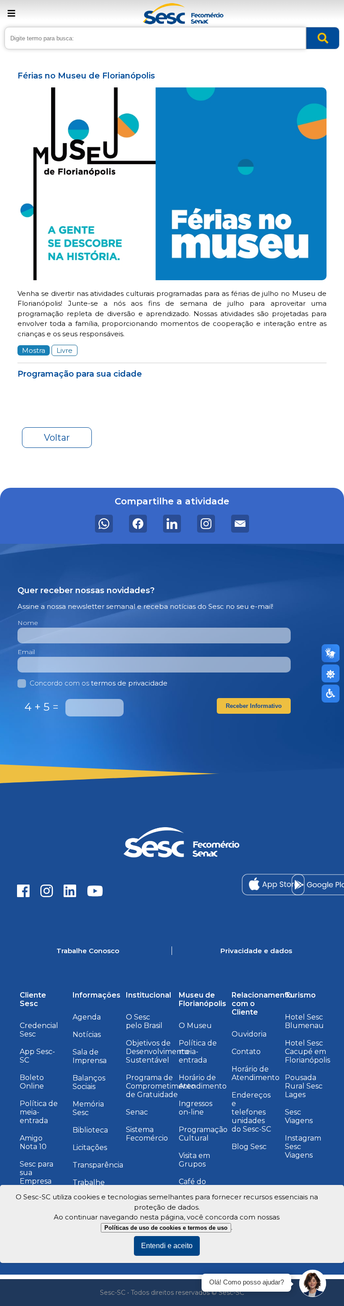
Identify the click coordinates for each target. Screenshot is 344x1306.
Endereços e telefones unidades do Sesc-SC (251, 1112)
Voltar (57, 437)
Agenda (87, 1017)
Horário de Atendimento (203, 1081)
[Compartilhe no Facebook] (138, 524)
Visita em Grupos (194, 1159)
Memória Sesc (88, 1108)
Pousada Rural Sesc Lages (303, 1086)
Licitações (90, 1147)
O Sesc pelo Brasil (144, 1021)
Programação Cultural (203, 1133)
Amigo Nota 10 (33, 1142)
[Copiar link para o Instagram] (206, 524)
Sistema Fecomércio (147, 1133)
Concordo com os (99, 683)
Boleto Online (32, 1081)
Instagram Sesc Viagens (303, 1146)
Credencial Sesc (39, 1029)
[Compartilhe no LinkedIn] (172, 524)
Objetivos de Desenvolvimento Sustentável (157, 1051)
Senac (137, 1112)
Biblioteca (90, 1130)
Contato (246, 1051)
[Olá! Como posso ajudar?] (312, 1283)
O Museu (195, 1025)
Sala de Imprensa (90, 1056)
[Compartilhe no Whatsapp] (104, 524)
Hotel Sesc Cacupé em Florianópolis (307, 1051)
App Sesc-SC (37, 1055)
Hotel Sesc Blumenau (304, 1021)
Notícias (87, 1034)
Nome (27, 623)
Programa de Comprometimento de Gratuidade (160, 1086)
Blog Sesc (249, 1146)
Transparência (98, 1165)
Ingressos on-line (195, 1107)
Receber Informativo (254, 706)
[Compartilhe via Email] (240, 524)
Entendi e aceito (167, 1246)
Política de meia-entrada (39, 1112)
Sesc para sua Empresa (36, 1172)
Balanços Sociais (89, 1082)
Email (26, 652)
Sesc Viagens (299, 1116)
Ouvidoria (249, 1034)
